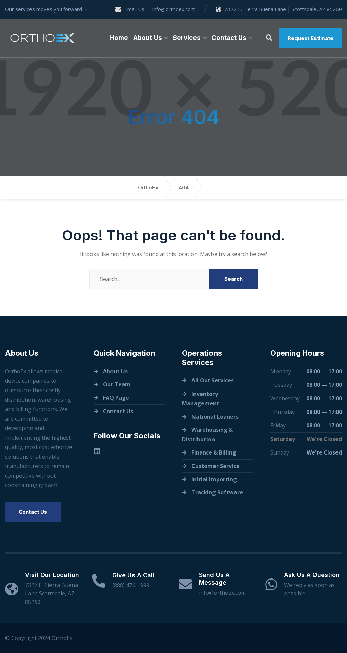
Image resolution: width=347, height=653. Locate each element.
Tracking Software (217, 492)
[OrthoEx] (42, 37)
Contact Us (228, 38)
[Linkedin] (97, 451)
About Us (147, 38)
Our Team (116, 384)
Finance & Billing (213, 452)
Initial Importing (214, 479)
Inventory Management (200, 398)
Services (187, 38)
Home (118, 38)
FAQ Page (116, 397)
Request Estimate (310, 38)
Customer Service (215, 466)
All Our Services (212, 380)
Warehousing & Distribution (207, 434)
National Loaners (215, 416)
